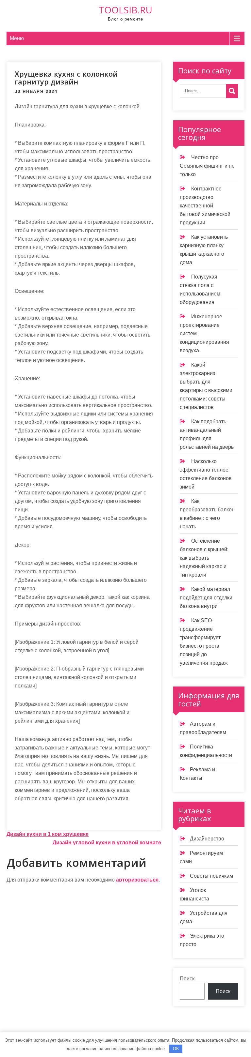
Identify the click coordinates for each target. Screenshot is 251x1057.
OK (176, 1048)
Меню (17, 38)
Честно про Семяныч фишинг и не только (207, 166)
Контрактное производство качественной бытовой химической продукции (205, 205)
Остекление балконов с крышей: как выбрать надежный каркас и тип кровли (204, 558)
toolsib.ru (125, 10)
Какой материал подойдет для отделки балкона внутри (206, 597)
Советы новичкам (211, 876)
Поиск (187, 978)
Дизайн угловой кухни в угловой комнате (107, 842)
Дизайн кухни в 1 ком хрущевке (48, 834)
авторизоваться (137, 880)
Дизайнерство (207, 838)
